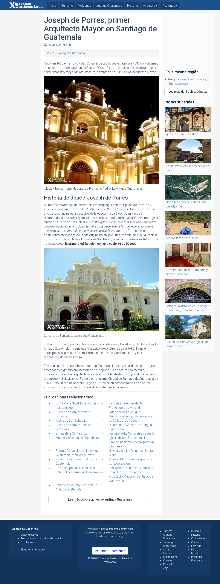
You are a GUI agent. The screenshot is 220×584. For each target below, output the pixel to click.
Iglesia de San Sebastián (72, 420)
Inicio (50, 53)
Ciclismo (196, 531)
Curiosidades (198, 538)
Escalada (196, 545)
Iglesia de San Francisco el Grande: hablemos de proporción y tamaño (131, 442)
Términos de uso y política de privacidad (43, 538)
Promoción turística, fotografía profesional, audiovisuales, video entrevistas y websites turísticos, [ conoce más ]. (110, 532)
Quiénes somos (29, 534)
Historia (132, 5)
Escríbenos (27, 542)
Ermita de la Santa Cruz (71, 433)
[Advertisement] (23, 77)
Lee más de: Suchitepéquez (188, 91)
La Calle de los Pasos (123, 420)
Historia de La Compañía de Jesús (132, 433)
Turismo (67, 5)
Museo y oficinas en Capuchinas (78, 438)
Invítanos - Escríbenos (110, 551)
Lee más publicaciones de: (100, 499)
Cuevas (195, 542)
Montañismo (170, 556)
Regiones (168, 5)
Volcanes (84, 5)
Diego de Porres (95, 383)
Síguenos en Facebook (33, 549)
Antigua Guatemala (72, 53)
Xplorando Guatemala (109, 558)
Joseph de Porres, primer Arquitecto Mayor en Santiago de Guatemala (131, 476)
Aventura (149, 5)
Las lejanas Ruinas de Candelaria (131, 468)
